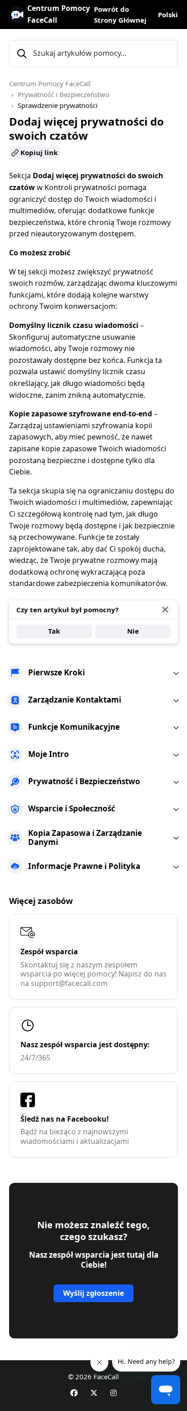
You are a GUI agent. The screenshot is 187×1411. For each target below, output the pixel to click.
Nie (133, 630)
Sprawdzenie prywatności (58, 105)
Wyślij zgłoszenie (93, 1293)
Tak (54, 630)
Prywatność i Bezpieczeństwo (63, 94)
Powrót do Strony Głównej (120, 14)
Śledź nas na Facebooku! (64, 1119)
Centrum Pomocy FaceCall (50, 83)
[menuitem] (93, 673)
